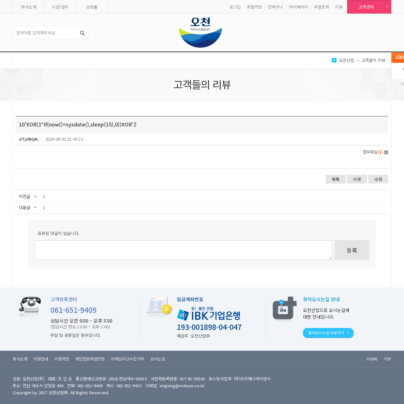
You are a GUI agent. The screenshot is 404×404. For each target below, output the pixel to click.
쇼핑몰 (92, 7)
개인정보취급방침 (90, 359)
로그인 (235, 7)
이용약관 (61, 359)
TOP (387, 359)
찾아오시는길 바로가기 (326, 332)
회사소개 (28, 7)
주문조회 (321, 7)
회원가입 (254, 7)
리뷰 (339, 7)
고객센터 (366, 7)
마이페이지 (298, 7)
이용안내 (40, 359)
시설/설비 (60, 7)
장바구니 (275, 7)
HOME (372, 359)
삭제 (357, 179)
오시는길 (157, 359)
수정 (378, 179)
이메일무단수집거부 (127, 359)
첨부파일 (373, 152)
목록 (336, 179)
